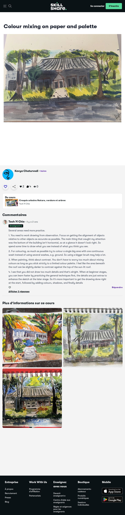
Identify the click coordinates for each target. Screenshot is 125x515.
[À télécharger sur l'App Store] (111, 491)
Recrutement (11, 493)
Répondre (117, 287)
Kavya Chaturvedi (26, 170)
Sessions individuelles (83, 503)
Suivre (43, 171)
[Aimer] (5, 187)
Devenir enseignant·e (59, 494)
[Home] (58, 6)
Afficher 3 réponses (19, 291)
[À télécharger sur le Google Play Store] (111, 499)
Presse (8, 497)
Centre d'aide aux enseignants (61, 501)
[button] (5, 6)
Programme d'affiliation (34, 490)
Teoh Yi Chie (17, 221)
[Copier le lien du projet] (14, 187)
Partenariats (35, 496)
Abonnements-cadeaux (85, 490)
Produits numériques (83, 497)
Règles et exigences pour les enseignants (62, 509)
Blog (7, 502)
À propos (9, 489)
